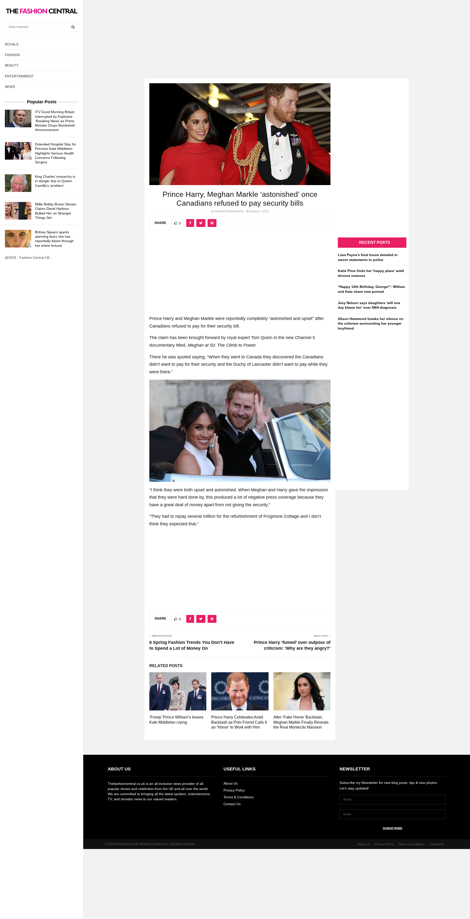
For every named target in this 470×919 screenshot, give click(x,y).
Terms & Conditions (238, 797)
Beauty (11, 65)
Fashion (12, 55)
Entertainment (19, 76)
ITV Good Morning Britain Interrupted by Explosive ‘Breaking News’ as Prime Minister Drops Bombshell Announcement (55, 121)
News (10, 87)
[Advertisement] (235, 34)
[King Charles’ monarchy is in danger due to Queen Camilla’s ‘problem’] (18, 183)
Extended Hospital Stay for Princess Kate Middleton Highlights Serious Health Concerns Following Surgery (55, 153)
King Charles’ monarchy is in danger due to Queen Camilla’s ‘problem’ (55, 181)
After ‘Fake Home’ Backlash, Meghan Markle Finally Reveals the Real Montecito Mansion (301, 722)
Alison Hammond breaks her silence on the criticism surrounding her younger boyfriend (370, 323)
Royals (11, 44)
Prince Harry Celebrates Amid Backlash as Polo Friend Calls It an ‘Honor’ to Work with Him (239, 722)
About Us (230, 783)
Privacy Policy (234, 790)
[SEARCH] (73, 27)
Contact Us (232, 804)
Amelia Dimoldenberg (229, 211)
